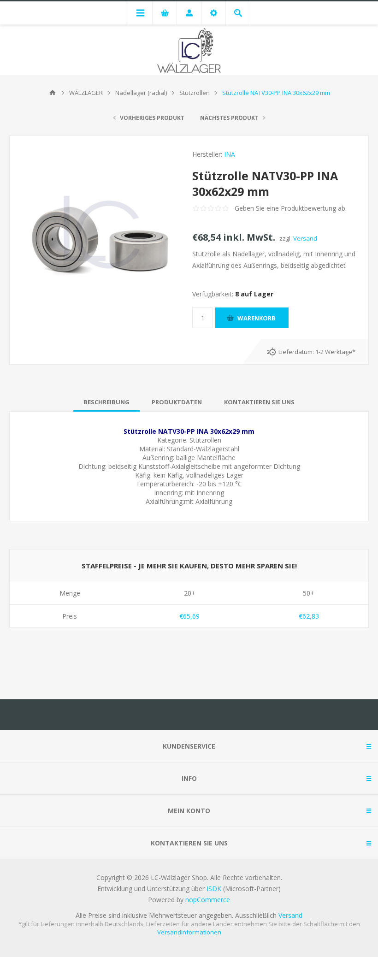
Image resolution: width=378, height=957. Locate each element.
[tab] (106, 402)
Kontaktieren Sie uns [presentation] (259, 402)
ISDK (214, 888)
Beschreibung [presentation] (106, 402)
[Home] (52, 92)
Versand (305, 238)
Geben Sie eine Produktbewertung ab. (291, 208)
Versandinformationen (189, 932)
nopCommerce (207, 899)
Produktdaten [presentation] (177, 402)
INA (229, 154)
